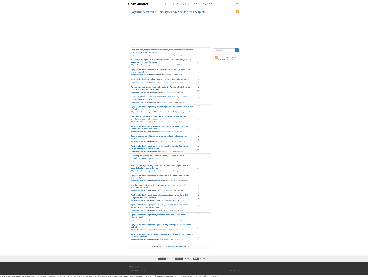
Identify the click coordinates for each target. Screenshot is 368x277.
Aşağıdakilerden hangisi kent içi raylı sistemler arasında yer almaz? (160, 79)
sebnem (156, 141)
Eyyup (156, 161)
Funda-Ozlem (158, 55)
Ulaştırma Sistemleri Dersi (138, 55)
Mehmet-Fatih (158, 220)
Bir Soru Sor (198, 4)
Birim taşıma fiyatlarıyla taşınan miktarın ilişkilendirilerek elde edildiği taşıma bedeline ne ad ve (159, 157)
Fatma (156, 102)
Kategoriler (189, 4)
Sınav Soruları (138, 4)
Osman (156, 131)
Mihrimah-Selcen (159, 112)
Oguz (155, 151)
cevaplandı (171, 55)
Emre (155, 122)
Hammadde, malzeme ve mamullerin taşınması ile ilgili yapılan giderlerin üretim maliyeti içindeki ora (158, 117)
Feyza (156, 92)
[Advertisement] (184, 31)
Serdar (156, 200)
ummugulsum (158, 65)
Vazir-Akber (157, 180)
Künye (137, 266)
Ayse (155, 74)
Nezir (155, 190)
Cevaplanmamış (178, 4)
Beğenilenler (168, 4)
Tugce (156, 239)
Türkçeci (143, 271)
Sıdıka (156, 171)
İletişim (131, 266)
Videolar (210, 4)
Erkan (156, 82)
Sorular (159, 4)
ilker (155, 210)
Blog (204, 4)
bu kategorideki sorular (175, 246)
